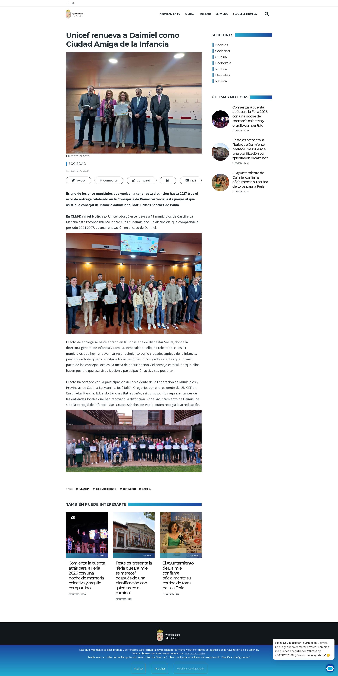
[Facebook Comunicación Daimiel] (68, 3)
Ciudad (190, 13)
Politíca (221, 69)
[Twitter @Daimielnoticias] (73, 3)
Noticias (221, 45)
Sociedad (77, 164)
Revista (221, 81)
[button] (78, 180)
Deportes (222, 75)
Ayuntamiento (170, 13)
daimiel (146, 488)
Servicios (222, 13)
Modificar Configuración (190, 668)
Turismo (205, 13)
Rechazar (160, 668)
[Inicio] (75, 13)
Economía (223, 63)
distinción (129, 488)
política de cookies (194, 653)
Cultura (221, 57)
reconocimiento (106, 488)
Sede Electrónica (245, 13)
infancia (84, 488)
